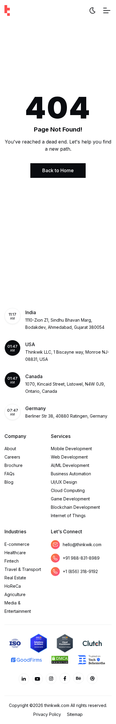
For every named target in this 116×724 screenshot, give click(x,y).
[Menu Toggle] (107, 10)
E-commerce (16, 544)
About (10, 448)
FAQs (9, 473)
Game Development (70, 498)
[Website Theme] (92, 10)
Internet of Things (68, 515)
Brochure (13, 465)
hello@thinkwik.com (82, 544)
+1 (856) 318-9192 (80, 571)
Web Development (69, 456)
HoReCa (12, 586)
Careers (12, 456)
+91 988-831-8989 (81, 557)
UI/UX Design (64, 482)
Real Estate (15, 577)
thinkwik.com (56, 705)
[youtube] (37, 678)
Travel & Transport (22, 569)
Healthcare (15, 552)
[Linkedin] (23, 678)
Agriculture (15, 594)
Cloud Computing (68, 490)
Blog (8, 482)
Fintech (11, 560)
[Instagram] (51, 678)
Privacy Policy (47, 714)
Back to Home (58, 170)
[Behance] (78, 678)
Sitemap (75, 714)
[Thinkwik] (7, 10)
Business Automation (71, 473)
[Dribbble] (92, 678)
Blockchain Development (75, 507)
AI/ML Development (70, 465)
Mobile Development (71, 448)
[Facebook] (64, 678)
